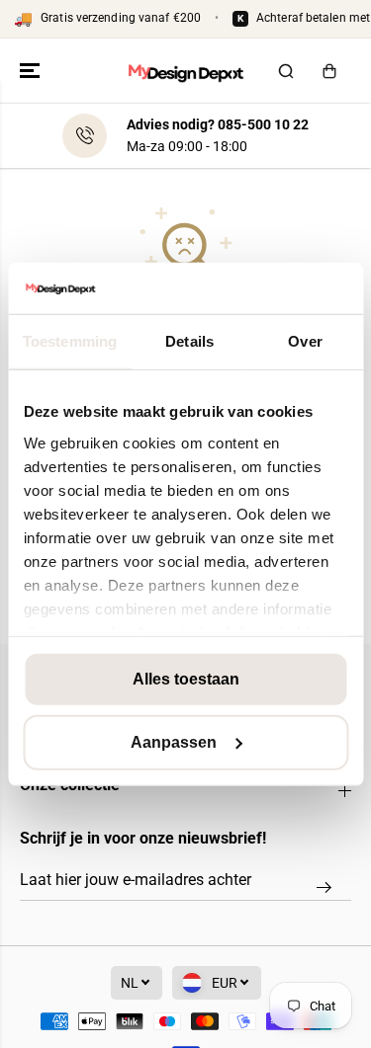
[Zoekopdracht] (286, 71)
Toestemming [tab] (70, 341)
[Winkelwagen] (329, 71)
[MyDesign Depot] (185, 71)
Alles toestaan (186, 679)
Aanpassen (174, 742)
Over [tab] (305, 341)
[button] (32, 71)
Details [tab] (189, 341)
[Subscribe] (324, 887)
